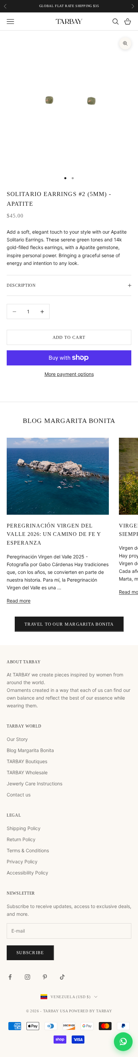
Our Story (17, 739)
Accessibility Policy (27, 872)
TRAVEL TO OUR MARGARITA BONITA (69, 624)
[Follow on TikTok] (62, 977)
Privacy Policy (22, 861)
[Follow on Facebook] (10, 977)
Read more (18, 600)
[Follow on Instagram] (27, 977)
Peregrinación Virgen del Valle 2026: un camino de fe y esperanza (54, 534)
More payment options (69, 374)
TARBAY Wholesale (27, 772)
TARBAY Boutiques (27, 761)
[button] (123, 1042)
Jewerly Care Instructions (34, 783)
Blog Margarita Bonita (30, 750)
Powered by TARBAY (90, 1011)
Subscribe (30, 952)
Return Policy (21, 839)
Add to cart (69, 337)
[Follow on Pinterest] (45, 977)
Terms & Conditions (28, 850)
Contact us (18, 794)
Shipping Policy (24, 828)
